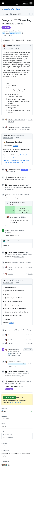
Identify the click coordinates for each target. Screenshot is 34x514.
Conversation (9, 40)
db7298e (30, 274)
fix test (10, 335)
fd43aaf (30, 267)
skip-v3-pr (24, 169)
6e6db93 (30, 343)
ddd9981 (30, 335)
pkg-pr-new (7, 280)
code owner (17, 129)
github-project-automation (16, 185)
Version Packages (14, 386)
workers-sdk (18, 9)
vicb (6, 230)
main (3, 33)
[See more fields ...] (30, 435)
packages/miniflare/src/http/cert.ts (19, 203)
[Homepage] (17, 3)
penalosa (5, 31)
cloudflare (8, 9)
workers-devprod (13, 177)
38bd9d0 (30, 340)
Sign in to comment (15, 402)
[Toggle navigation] (3, 3)
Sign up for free (9, 397)
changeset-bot (8, 135)
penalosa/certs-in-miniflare (15, 33)
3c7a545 (30, 119)
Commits (21, 40)
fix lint (10, 274)
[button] (18, 48)
